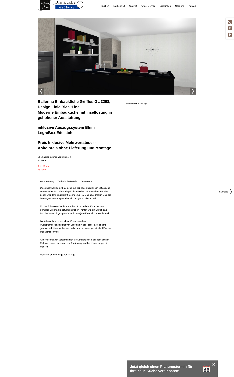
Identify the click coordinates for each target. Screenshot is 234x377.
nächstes (223, 191)
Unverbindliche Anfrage (135, 103)
